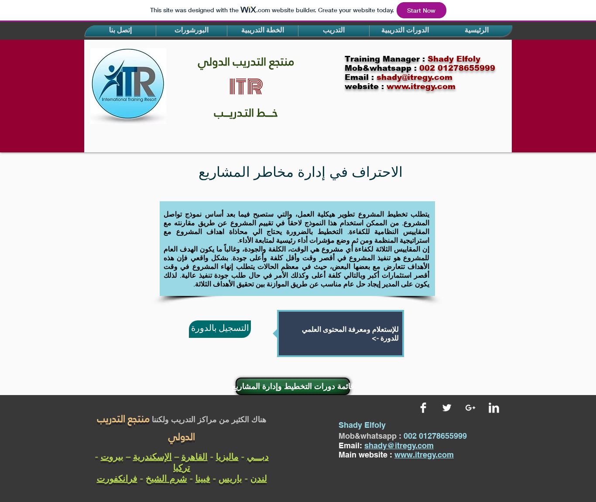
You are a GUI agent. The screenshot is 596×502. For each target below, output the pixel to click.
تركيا (181, 467)
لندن (258, 478)
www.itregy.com (424, 454)
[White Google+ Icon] (470, 407)
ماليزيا (227, 456)
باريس (230, 478)
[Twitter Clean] (447, 407)
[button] (120, 30)
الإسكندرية (152, 456)
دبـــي (258, 456)
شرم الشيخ (166, 478)
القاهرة (195, 456)
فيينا (202, 478)
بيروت (112, 456)
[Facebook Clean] (423, 407)
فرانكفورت (117, 478)
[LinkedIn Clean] (494, 407)
